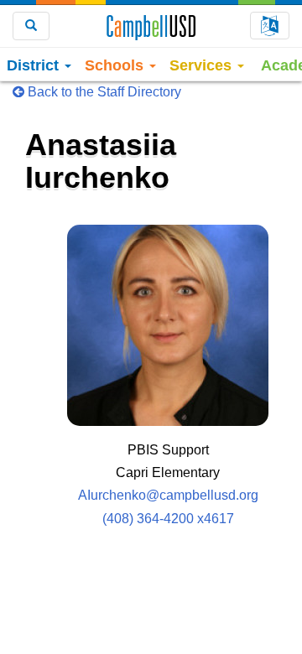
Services (202, 65)
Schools (116, 65)
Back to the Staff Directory (102, 92)
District (35, 65)
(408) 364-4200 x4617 (168, 518)
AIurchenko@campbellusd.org (168, 495)
